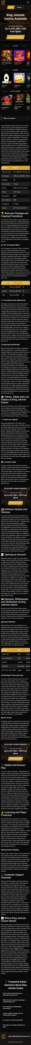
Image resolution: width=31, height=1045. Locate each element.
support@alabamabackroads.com (19, 1036)
